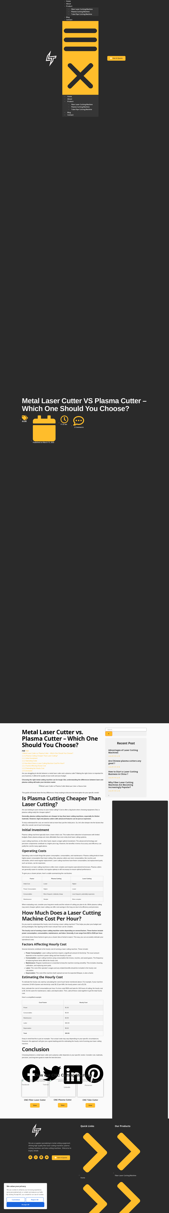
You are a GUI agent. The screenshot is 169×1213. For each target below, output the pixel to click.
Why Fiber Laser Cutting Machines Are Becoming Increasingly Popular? (120, 785)
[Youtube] (47, 1157)
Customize (16, 1200)
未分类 (24, 421)
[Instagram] (36, 1157)
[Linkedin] (41, 1157)
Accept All (25, 1205)
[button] (80, 58)
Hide (27, 751)
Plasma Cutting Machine (80, 12)
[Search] (108, 733)
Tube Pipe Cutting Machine (81, 14)
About (69, 99)
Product (69, 6)
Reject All (34, 1200)
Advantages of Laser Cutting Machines (123, 751)
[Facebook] (30, 1157)
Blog (69, 112)
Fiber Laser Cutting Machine (82, 9)
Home (69, 96)
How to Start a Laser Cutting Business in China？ (123, 772)
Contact (69, 20)
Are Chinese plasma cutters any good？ (124, 762)
